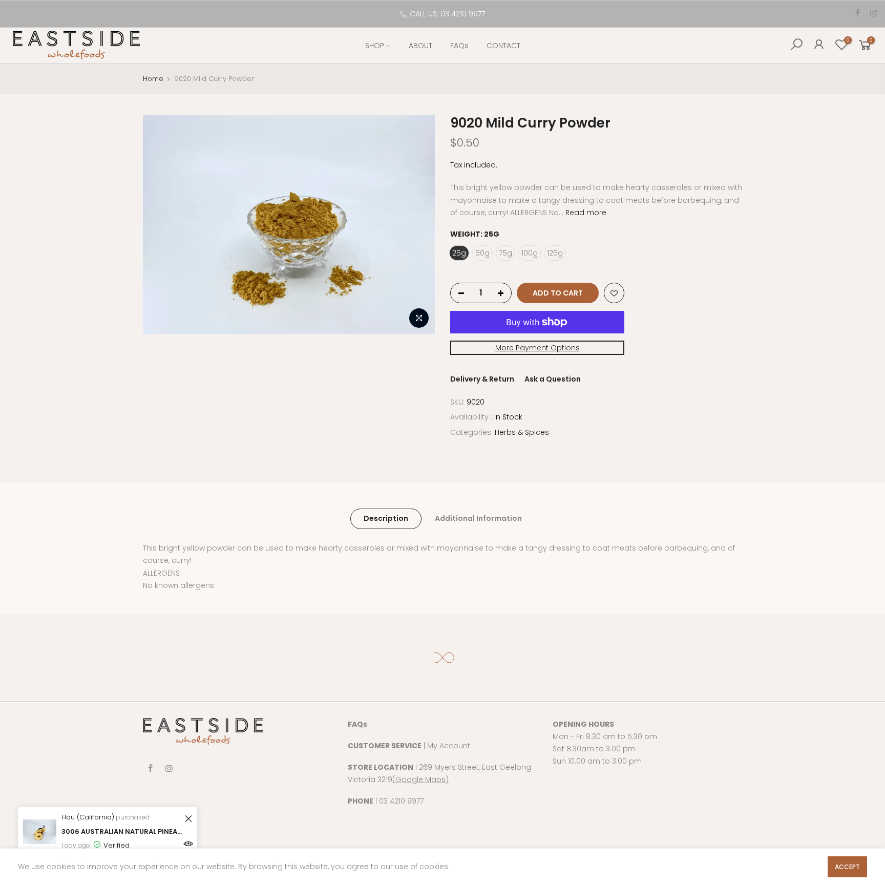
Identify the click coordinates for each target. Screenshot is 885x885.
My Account (448, 746)
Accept (847, 866)
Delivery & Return (482, 379)
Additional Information (478, 518)
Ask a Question (552, 379)
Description (386, 518)
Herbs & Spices (522, 432)
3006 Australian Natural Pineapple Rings (121, 831)
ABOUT (420, 45)
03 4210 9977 (401, 801)
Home (153, 78)
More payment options (537, 348)
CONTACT (503, 45)
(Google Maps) (420, 779)
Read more (584, 212)
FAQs (459, 45)
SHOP (374, 45)
